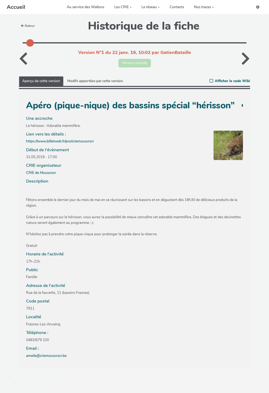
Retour (30, 26)
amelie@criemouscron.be (46, 355)
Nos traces (202, 7)
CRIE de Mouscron (41, 172)
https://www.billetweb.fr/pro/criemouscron (60, 141)
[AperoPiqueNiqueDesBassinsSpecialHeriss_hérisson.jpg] (226, 147)
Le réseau (149, 7)
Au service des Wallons (85, 7)
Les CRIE (121, 7)
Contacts (177, 7)
